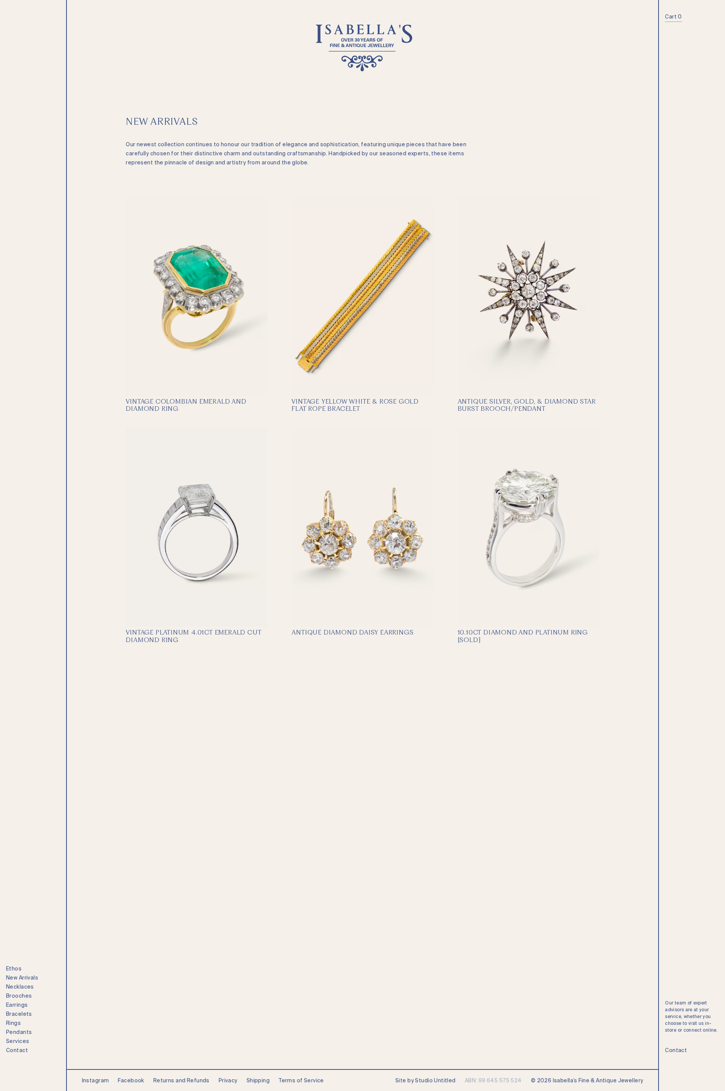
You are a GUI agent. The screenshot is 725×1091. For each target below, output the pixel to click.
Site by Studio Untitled (425, 1080)
